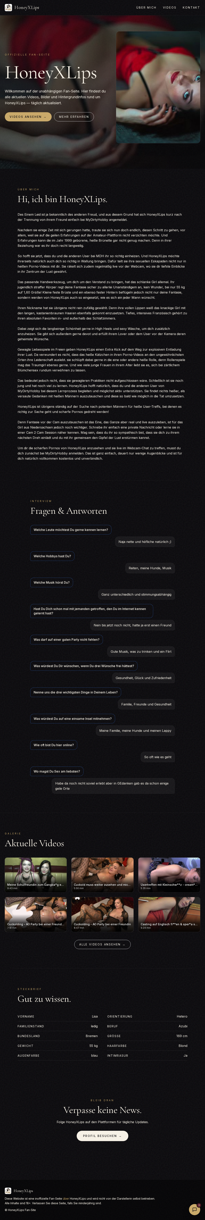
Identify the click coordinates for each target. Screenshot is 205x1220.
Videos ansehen (28, 116)
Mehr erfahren (74, 116)
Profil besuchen (102, 1136)
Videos (170, 7)
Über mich (146, 7)
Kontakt (191, 7)
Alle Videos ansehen (102, 944)
